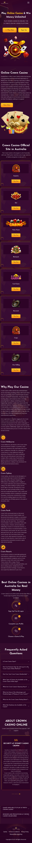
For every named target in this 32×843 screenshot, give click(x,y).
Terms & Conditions (14, 832)
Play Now (10, 30)
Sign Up (24, 30)
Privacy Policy (25, 832)
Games (5, 832)
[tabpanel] (16, 763)
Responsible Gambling (16, 834)
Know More (6, 105)
